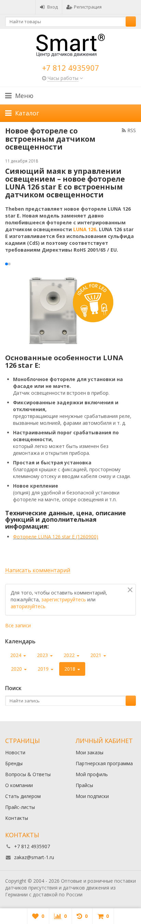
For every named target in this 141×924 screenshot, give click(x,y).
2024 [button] (16, 655)
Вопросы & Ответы (28, 774)
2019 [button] (44, 669)
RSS (131, 130)
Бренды (14, 763)
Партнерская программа (104, 763)
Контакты (16, 818)
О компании (19, 785)
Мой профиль (92, 774)
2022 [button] (70, 655)
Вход (52, 7)
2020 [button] (17, 669)
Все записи (18, 625)
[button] (6, 264)
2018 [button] (70, 669)
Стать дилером (23, 796)
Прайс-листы (20, 807)
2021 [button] (96, 655)
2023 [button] (43, 655)
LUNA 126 (84, 229)
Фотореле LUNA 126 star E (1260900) (55, 536)
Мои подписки (92, 796)
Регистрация (88, 7)
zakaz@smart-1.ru (34, 857)
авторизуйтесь (28, 606)
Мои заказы (89, 752)
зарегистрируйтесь (63, 599)
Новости (15, 752)
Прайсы (84, 785)
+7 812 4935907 (70, 67)
